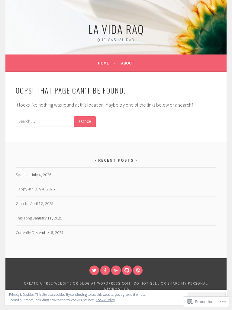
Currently (23, 232)
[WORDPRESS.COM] (138, 270)
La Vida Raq (116, 29)
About (127, 63)
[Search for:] (45, 121)
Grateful (22, 203)
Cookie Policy (105, 300)
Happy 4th (25, 189)
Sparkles (23, 174)
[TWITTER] (94, 270)
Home (103, 63)
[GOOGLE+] (116, 270)
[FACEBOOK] (105, 270)
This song (24, 218)
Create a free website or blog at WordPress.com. (78, 283)
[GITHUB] (127, 270)
